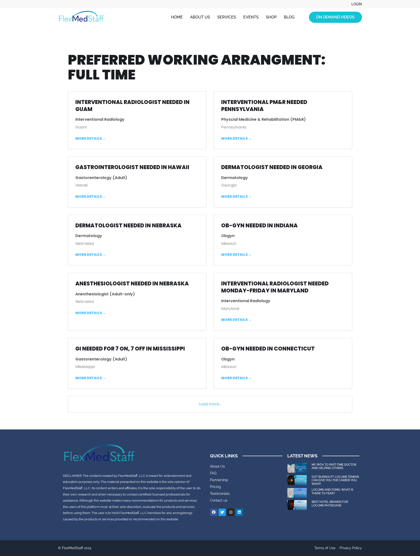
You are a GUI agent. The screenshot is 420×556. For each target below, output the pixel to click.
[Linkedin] (239, 512)
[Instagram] (230, 512)
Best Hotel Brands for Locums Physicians (330, 503)
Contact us (218, 500)
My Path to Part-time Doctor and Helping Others (334, 466)
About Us (200, 17)
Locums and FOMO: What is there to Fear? (332, 491)
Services (226, 17)
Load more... (210, 404)
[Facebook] (213, 512)
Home (177, 17)
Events (251, 17)
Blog (289, 17)
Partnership (219, 480)
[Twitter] (222, 512)
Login (356, 4)
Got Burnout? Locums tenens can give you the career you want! (335, 480)
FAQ (213, 473)
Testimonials (220, 494)
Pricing (215, 487)
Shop (271, 17)
